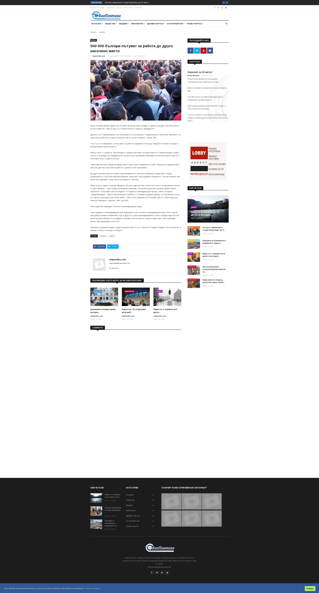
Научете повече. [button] (92, 588)
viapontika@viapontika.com (119, 263)
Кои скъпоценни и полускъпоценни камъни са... (213, 269)
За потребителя (175, 23)
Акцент (159, 291)
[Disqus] (135, 364)
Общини (123, 23)
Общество (110, 23)
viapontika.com (99, 56)
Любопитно (137, 23)
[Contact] (226, 7)
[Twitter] (218, 7)
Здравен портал (155, 23)
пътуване (103, 236)
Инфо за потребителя (192, 228)
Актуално (96, 23)
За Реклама (128, 7)
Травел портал (194, 23)
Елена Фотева (193, 76)
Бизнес (102, 32)
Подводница (192, 279)
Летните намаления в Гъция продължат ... (113, 510)
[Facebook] (214, 7)
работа (112, 236)
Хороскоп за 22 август (200, 72)
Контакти (138, 7)
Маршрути (191, 240)
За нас (119, 7)
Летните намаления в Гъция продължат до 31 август (127, 2)
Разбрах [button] (310, 589)
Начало (93, 32)
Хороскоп (111, 7)
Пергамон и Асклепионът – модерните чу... (111, 523)
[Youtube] (222, 7)
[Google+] (162, 573)
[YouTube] (167, 573)
